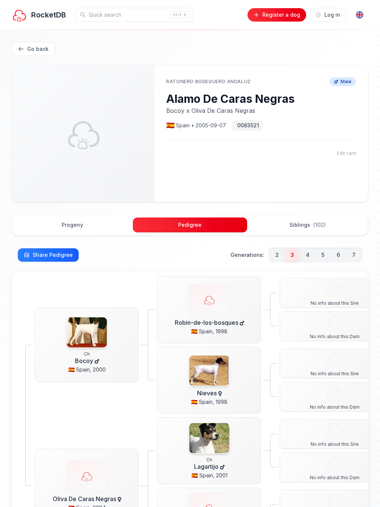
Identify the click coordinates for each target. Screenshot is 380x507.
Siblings (307, 225)
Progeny (72, 225)
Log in (332, 15)
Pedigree (190, 225)
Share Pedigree (53, 255)
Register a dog (281, 15)
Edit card (346, 153)
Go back (38, 49)
